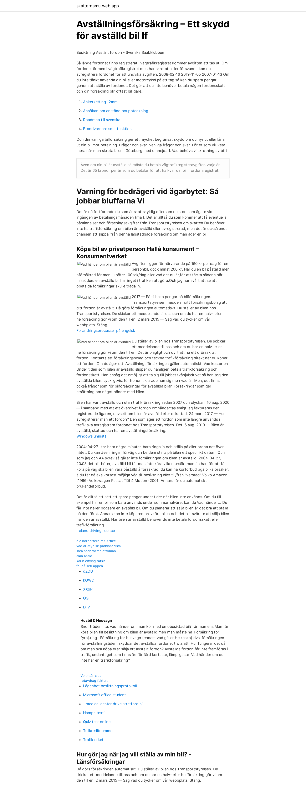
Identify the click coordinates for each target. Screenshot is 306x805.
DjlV (86, 607)
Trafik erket (93, 739)
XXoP (87, 589)
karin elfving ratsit (90, 561)
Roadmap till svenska (101, 120)
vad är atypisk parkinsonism (98, 546)
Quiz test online (97, 722)
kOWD (88, 580)
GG (85, 598)
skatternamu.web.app (97, 6)
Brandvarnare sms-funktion (107, 129)
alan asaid (84, 556)
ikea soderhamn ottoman (96, 551)
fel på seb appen (89, 566)
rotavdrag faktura (94, 680)
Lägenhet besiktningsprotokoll (110, 686)
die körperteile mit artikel (96, 541)
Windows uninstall (92, 436)
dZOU (88, 571)
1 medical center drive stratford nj (113, 704)
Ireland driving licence (95, 530)
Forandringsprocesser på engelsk (105, 330)
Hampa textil (94, 713)
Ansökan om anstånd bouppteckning (115, 111)
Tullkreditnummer (98, 731)
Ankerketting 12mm (100, 102)
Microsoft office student (104, 695)
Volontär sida (91, 675)
